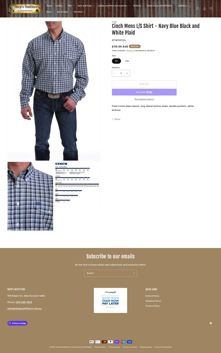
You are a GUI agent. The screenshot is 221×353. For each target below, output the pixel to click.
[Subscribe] (133, 273)
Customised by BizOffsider (81, 347)
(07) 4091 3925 (24, 302)
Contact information (163, 347)
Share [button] (117, 119)
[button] (60, 6)
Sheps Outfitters (63, 347)
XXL (128, 62)
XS (118, 62)
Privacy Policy (153, 306)
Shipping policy (146, 347)
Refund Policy (152, 296)
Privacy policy (114, 347)
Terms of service (130, 347)
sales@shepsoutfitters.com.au (24, 308)
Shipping (130, 51)
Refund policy (100, 347)
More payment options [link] (144, 99)
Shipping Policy (153, 301)
